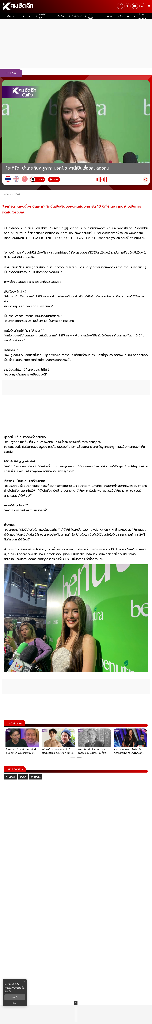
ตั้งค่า (14, 1003)
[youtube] (135, 6)
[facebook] (120, 6)
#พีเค (23, 777)
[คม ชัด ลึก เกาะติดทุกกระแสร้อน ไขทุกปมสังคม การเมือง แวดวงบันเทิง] (76, 6)
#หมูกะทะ (36, 777)
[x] (127, 6)
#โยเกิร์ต (10, 777)
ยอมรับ (15, 997)
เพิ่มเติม (7, 991)
